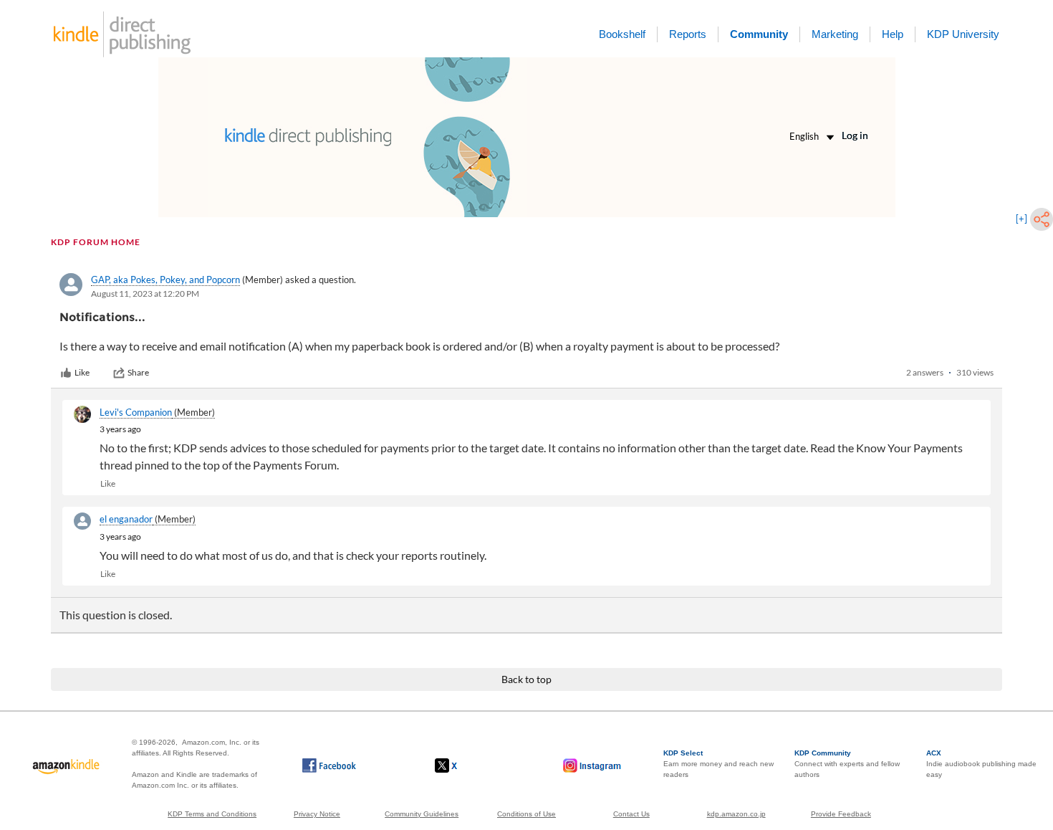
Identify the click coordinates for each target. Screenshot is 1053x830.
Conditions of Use (526, 814)
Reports (687, 34)
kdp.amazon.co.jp (736, 814)
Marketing (835, 34)
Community (759, 34)
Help (892, 34)
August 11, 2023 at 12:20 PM (145, 293)
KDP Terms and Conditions (212, 814)
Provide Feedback (841, 814)
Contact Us (631, 814)
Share (138, 372)
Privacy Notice (317, 814)
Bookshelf (622, 34)
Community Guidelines (421, 814)
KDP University (963, 34)
